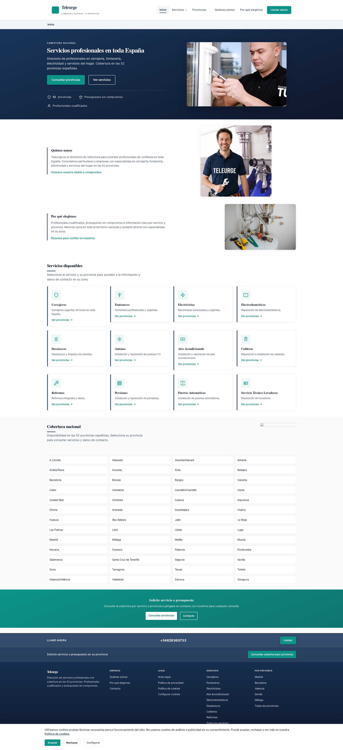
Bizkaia (116, 479)
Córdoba (117, 499)
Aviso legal (164, 676)
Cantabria (118, 489)
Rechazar (72, 742)
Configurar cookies (169, 694)
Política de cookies (57, 734)
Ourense (117, 549)
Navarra (54, 549)
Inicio (163, 9)
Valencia (259, 688)
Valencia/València (59, 579)
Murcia (241, 539)
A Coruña (55, 460)
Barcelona (55, 479)
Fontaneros (213, 682)
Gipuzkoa (243, 499)
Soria (52, 569)
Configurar (93, 742)
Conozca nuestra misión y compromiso (76, 172)
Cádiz (52, 489)
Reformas (212, 717)
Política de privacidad (170, 682)
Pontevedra (244, 549)
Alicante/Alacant (184, 460)
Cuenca (179, 499)
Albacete (117, 460)
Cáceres (242, 479)
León (115, 529)
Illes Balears (119, 519)
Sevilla (241, 559)
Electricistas (213, 688)
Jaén (178, 519)
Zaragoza (243, 579)
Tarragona (118, 569)
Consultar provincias (66, 79)
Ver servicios (102, 79)
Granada (117, 509)
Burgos (179, 479)
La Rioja (242, 519)
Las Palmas (56, 529)
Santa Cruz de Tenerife (125, 559)
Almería (241, 460)
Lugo (240, 529)
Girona (53, 509)
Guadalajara (182, 509)
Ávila (177, 469)
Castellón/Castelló (186, 489)
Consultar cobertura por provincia (272, 654)
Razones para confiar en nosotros (73, 238)
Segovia (180, 559)
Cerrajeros (212, 676)
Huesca (54, 519)
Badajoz (242, 469)
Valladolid (118, 579)
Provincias (199, 9)
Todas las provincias (267, 705)
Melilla (178, 539)
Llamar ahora (279, 9)
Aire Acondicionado (218, 694)
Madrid (53, 539)
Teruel (178, 569)
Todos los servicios (217, 723)
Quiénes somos (225, 9)
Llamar (288, 640)
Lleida (178, 529)
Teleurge (52, 671)
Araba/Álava (56, 469)
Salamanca (56, 559)
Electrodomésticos (217, 699)
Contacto (188, 615)
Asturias (117, 469)
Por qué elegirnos (251, 9)
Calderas (212, 711)
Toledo (241, 569)
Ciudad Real (56, 499)
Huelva (241, 509)
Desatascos (213, 705)
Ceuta (240, 489)
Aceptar (52, 742)
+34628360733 (173, 640)
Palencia (180, 549)
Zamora (179, 579)
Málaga (116, 539)
